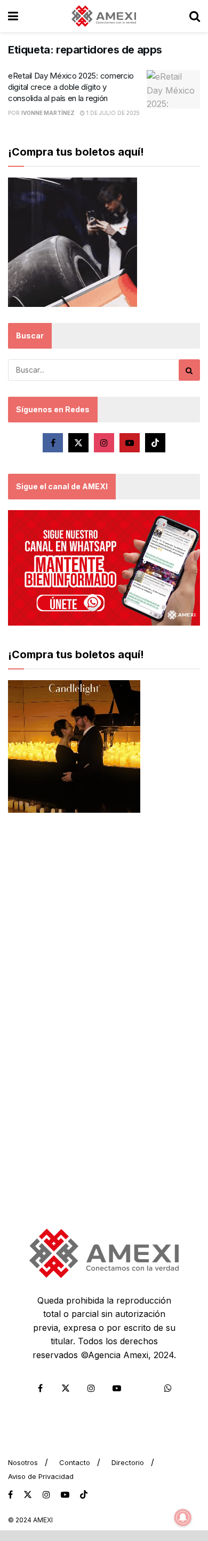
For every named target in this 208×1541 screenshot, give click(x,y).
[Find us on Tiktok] (155, 442)
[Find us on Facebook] (53, 442)
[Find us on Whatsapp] (168, 1388)
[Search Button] (194, 16)
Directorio (127, 1462)
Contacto (74, 1462)
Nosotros (23, 1462)
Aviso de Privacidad (41, 1476)
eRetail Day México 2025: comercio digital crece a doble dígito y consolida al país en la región (71, 87)
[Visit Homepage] (104, 16)
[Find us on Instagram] (104, 442)
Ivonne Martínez (48, 113)
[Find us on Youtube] (129, 442)
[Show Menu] (13, 16)
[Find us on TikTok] (83, 1495)
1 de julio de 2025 (112, 113)
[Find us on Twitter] (78, 442)
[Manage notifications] (182, 1517)
